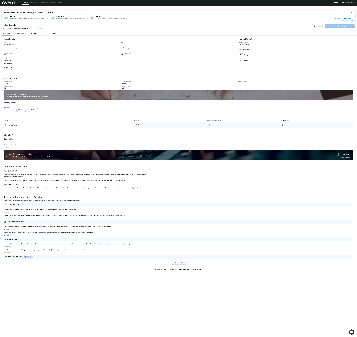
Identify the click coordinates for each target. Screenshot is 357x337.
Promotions (34, 3)
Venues (26, 3)
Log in (353, 3)
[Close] (351, 13)
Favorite (318, 26)
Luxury (60, 3)
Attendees (7, 107)
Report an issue (159, 269)
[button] (13, 109)
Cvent (3, 7)
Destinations (44, 3)
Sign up (347, 3)
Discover (53, 3)
